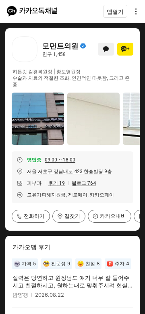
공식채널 (83, 46)
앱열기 (115, 11)
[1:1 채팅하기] (106, 49)
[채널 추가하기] (125, 49)
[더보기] (134, 11)
